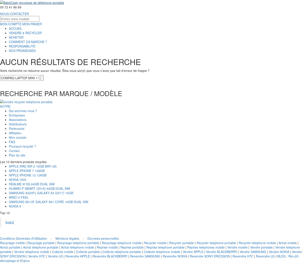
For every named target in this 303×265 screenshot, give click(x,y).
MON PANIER (32, 24)
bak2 (10, 222)
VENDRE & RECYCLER (25, 33)
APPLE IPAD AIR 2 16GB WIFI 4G (33, 166)
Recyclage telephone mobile (122, 243)
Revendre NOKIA (175, 256)
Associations (17, 119)
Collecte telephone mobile (162, 251)
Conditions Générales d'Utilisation (23, 238)
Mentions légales (67, 238)
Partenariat (16, 128)
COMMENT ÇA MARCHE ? (28, 42)
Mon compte (17, 137)
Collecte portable (88, 251)
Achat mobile (288, 243)
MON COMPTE (11, 24)
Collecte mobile (62, 251)
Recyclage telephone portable (78, 243)
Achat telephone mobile (77, 247)
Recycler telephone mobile (257, 243)
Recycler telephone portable (216, 243)
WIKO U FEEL (19, 197)
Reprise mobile (107, 247)
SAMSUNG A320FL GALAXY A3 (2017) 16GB (41, 193)
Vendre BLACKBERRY (221, 251)
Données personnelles (103, 238)
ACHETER (16, 37)
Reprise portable (132, 247)
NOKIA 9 (15, 206)
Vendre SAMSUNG (253, 251)
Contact (14, 150)
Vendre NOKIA (279, 251)
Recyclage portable (41, 243)
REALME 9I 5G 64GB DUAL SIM (32, 184)
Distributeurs (18, 124)
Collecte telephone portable (121, 251)
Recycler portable (181, 243)
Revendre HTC (242, 256)
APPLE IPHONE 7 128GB (27, 170)
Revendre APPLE (77, 256)
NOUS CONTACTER (14, 14)
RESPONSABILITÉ (22, 46)
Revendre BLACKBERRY (109, 256)
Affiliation (15, 133)
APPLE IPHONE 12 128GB (27, 175)
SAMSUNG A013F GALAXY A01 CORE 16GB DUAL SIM (48, 202)
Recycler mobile (155, 243)
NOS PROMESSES (22, 50)
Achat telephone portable (40, 247)
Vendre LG (55, 256)
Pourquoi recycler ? (22, 146)
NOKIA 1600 (17, 179)
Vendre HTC (36, 256)
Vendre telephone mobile (31, 251)
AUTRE (5, 106)
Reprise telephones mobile (206, 247)
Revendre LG (265, 256)
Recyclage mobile (12, 243)
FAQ (12, 142)
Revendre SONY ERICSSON (210, 256)
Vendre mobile (237, 247)
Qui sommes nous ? (23, 111)
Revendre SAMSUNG (145, 256)
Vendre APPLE (193, 251)
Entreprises (17, 115)
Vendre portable (261, 247)
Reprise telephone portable (165, 247)
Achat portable (10, 247)
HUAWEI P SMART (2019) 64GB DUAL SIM (39, 188)
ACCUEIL (15, 28)
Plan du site (17, 155)
